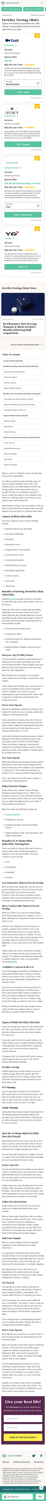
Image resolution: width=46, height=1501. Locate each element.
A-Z (40, 1496)
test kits (13, 599)
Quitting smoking (13, 814)
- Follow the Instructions (12, 448)
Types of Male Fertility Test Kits (15, 416)
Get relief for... (13, 1496)
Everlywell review (11, 168)
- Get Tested (7, 459)
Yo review (8, 238)
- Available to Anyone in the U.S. (14, 410)
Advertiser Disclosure (37, 15)
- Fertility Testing (9, 421)
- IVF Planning (8, 426)
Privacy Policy (39, 1462)
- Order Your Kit (8, 443)
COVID (14, 962)
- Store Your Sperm (10, 377)
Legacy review (10, 116)
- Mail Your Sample (10, 454)
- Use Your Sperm (9, 383)
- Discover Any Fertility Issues (14, 372)
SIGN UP (23, 1437)
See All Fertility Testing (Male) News (25, 345)
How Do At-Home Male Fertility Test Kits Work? (21, 437)
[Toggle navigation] (42, 3)
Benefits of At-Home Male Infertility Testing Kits (22, 394)
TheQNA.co (36, 1489)
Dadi (17, 1056)
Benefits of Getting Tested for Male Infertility (20, 366)
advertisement (36, 98)
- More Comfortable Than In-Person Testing (19, 405)
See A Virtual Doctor (11, 9)
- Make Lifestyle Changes (12, 388)
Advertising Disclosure (21, 1462)
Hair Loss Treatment (33, 9)
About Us (5, 1462)
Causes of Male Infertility (13, 361)
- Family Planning (9, 432)
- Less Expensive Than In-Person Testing (18, 399)
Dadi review (9, 45)
